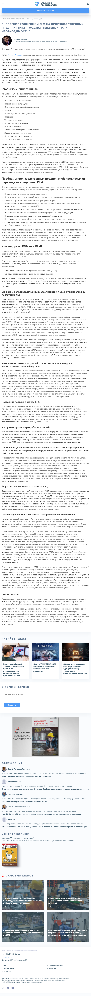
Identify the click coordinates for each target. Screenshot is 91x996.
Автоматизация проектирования (13, 19)
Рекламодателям (55, 966)
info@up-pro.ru (7, 957)
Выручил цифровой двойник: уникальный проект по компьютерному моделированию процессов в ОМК (13, 670)
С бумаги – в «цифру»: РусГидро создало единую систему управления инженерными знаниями (75, 668)
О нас (4, 966)
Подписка (51, 969)
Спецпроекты (8, 969)
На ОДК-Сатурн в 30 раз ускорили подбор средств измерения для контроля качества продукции (41, 814)
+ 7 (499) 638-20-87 (11, 954)
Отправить (12, 705)
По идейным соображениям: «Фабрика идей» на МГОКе (24, 802)
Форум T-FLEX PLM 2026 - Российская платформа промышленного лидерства (45, 667)
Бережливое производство (13, 907)
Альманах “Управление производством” (18, 838)
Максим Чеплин (20, 39)
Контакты (6, 972)
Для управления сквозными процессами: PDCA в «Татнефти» (26, 776)
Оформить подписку (45, 11)
